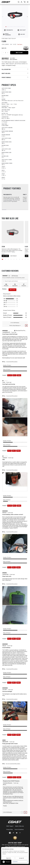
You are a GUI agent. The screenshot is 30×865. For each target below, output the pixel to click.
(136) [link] (13, 58)
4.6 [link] (11, 58)
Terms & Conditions (19, 829)
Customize (15, 861)
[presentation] (15, 407)
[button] (25, 812)
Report (19, 375)
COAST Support (9, 826)
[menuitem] (16, 325)
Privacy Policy (9, 829)
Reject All (8, 858)
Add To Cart (19, 52)
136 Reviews (15, 276)
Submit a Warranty (19, 826)
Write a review (5, 59)
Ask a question (13, 59)
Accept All (21, 858)
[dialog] (15, 855)
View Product (13, 255)
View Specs (19, 44)
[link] (5, 58)
